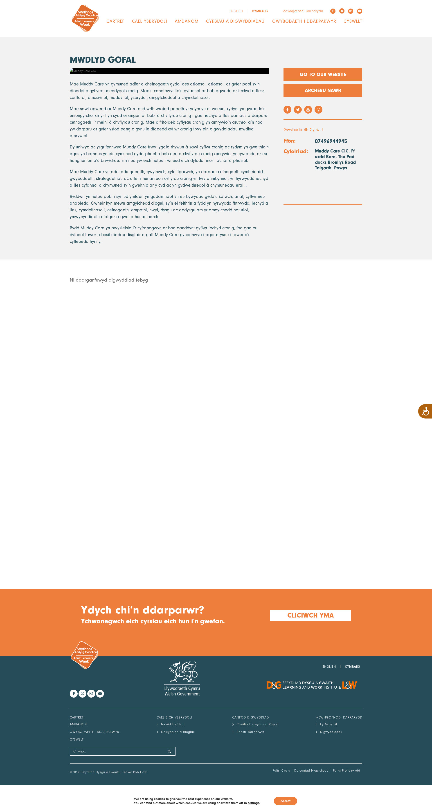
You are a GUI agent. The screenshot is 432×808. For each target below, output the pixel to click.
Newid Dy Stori (173, 724)
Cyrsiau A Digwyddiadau (235, 21)
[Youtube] (359, 11)
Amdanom (187, 21)
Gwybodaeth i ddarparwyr (304, 21)
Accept (285, 801)
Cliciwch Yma (310, 615)
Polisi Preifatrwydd (346, 770)
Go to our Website (323, 74)
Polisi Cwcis (281, 770)
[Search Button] (169, 751)
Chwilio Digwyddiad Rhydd (257, 724)
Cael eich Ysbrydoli (174, 717)
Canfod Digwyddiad (250, 717)
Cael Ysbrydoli (149, 21)
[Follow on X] (341, 10)
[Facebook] (332, 11)
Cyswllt (353, 21)
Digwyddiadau (331, 732)
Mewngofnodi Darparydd (302, 11)
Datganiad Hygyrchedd (311, 770)
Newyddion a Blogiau (178, 732)
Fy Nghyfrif (328, 724)
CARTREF (115, 21)
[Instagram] (350, 11)
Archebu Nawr (323, 90)
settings (253, 803)
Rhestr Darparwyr (250, 732)
